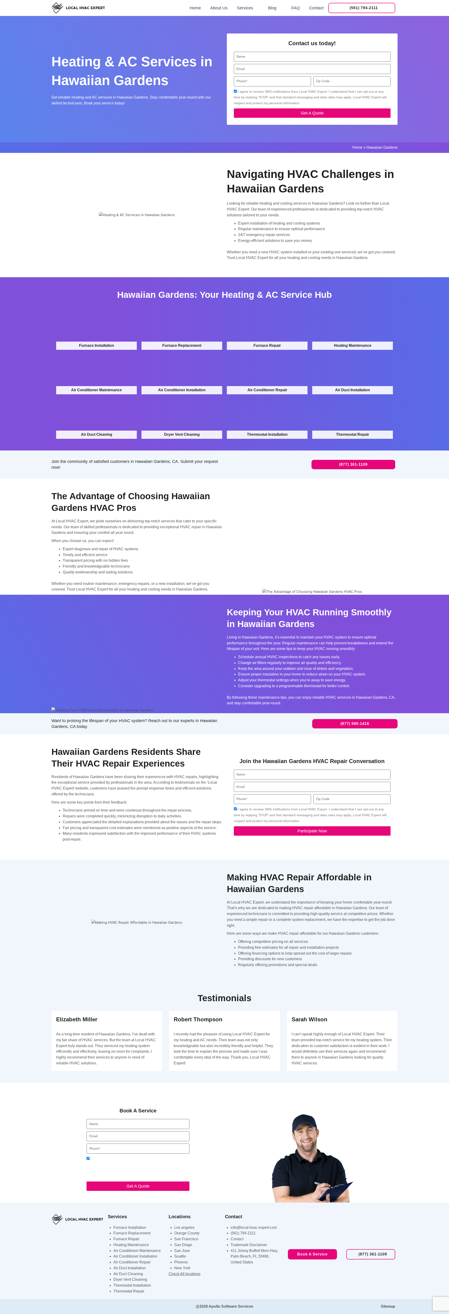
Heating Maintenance (131, 1245)
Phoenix (181, 1262)
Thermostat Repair (128, 1291)
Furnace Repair (126, 1239)
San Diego (183, 1245)
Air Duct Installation (129, 1268)
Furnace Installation (129, 1227)
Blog (272, 8)
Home (195, 8)
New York (182, 1268)
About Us (219, 8)
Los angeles (184, 1227)
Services (245, 8)
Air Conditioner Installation (135, 1256)
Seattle (180, 1256)
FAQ (295, 8)
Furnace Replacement (131, 1233)
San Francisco (186, 1239)
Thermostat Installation (132, 1285)
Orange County (186, 1233)
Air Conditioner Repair (132, 1262)
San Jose (182, 1251)
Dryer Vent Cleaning (130, 1279)
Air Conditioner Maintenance (137, 1251)
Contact (316, 8)
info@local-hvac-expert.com (254, 1227)
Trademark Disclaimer (249, 1245)
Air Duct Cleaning (128, 1274)
